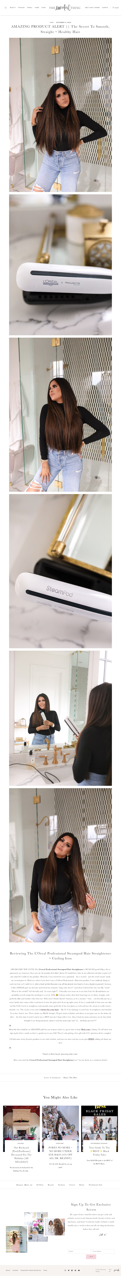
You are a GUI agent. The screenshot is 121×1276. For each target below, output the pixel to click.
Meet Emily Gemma (92, 8)
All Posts (40, 1184)
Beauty (13, 8)
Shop (44, 8)
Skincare (60, 1143)
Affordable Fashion (99, 1143)
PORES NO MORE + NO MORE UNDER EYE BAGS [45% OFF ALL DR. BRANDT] (60, 1153)
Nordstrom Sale (96, 1184)
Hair (52, 22)
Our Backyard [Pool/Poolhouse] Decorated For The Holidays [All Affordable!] (21, 1154)
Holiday (21, 1143)
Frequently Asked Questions (31, 1270)
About (8, 1270)
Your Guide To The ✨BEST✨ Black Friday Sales (99, 1151)
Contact (15, 1270)
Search (105, 8)
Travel (29, 8)
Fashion (21, 8)
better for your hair (50, 1009)
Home (37, 8)
